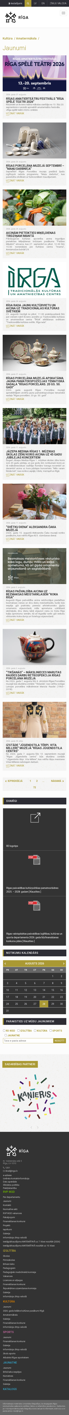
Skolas (6, 1256)
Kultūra (8, 38)
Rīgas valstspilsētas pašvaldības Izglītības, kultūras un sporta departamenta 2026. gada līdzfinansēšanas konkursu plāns (34, 937)
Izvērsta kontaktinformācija (16, 1178)
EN (43, 3)
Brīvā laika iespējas (12, 1372)
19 (25, 997)
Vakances (8, 1276)
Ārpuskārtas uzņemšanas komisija (19, 1288)
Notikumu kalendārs (22, 952)
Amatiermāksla (10, 1315)
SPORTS (57, 1030)
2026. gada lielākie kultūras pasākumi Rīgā (23, 1311)
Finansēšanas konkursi (14, 1221)
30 (61, 1004)
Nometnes (8, 1376)
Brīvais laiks (8, 1264)
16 (61, 990)
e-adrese (7, 1175)
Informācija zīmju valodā (15, 1237)
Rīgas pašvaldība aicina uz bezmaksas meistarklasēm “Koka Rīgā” (32, 594)
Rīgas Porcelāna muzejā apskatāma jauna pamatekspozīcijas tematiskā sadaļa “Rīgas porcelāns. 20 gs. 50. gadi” (35, 382)
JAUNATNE (13, 1035)
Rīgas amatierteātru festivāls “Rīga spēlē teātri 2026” (35, 100)
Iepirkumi (7, 1229)
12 (25, 990)
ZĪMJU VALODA (58, 3)
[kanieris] (34, 1096)
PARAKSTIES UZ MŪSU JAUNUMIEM (30, 1021)
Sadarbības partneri (20, 1064)
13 (34, 990)
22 (52, 997)
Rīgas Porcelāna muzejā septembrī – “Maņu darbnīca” (35, 167)
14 (44, 990)
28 (44, 1004)
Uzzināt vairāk (15, 113)
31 (7, 1010)
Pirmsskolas (9, 1260)
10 (7, 990)
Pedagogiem (9, 1268)
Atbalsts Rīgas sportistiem (16, 1357)
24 (7, 1004)
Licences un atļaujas (13, 1280)
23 (61, 997)
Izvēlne (63, 13)
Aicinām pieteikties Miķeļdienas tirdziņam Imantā (30, 234)
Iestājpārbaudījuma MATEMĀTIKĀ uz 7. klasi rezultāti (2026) (31, 1242)
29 (52, 1004)
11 (16, 990)
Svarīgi (11, 801)
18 (16, 997)
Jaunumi (7, 1201)
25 (16, 1004)
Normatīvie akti (10, 1209)
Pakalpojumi (9, 1217)
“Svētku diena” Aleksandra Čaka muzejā (31, 528)
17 (7, 997)
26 (25, 1004)
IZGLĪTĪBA (26, 1030)
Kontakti (7, 1205)
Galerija (6, 1233)
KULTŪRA (41, 1030)
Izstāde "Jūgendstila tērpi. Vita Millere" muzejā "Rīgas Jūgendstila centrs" (34, 748)
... (43, 781)
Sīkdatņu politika (11, 1185)
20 (34, 997)
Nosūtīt (60, 1040)
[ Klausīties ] (35, 891)
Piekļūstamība (10, 1188)
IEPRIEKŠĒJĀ (15, 781)
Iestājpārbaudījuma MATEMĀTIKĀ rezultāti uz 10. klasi (29, 1246)
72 (34, 787)
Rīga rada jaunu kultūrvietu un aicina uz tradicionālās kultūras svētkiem (32, 308)
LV (35, 3)
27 (34, 1004)
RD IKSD (10, 1030)
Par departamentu (11, 1197)
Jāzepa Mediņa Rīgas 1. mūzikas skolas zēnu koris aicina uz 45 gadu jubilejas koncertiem (34, 454)
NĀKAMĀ (56, 781)
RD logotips (12, 846)
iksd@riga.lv (12, 1171)
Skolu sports (9, 1353)
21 (44, 997)
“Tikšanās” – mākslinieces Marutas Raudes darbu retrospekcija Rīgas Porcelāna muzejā (33, 675)
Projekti (6, 1225)
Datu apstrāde (10, 1182)
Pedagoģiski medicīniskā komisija (19, 1272)
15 (52, 990)
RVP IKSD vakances (12, 1213)
